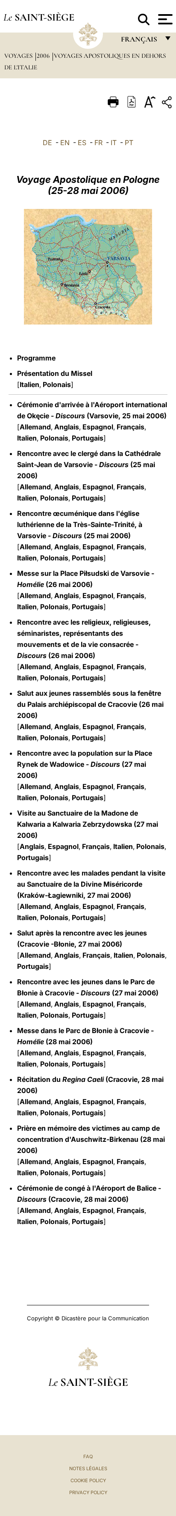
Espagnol (97, 427)
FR (98, 142)
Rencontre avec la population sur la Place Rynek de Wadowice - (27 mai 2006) (84, 764)
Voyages (19, 56)
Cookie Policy (88, 1480)
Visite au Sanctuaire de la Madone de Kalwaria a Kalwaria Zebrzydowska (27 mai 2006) (87, 824)
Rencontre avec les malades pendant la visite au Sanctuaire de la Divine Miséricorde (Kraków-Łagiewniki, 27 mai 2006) (91, 884)
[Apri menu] (164, 19)
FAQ (88, 1456)
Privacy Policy (88, 1492)
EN (65, 142)
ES (82, 142)
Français (130, 427)
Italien (29, 384)
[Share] (168, 103)
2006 (44, 56)
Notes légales (88, 1468)
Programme (36, 358)
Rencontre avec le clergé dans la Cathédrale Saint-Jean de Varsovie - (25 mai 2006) (89, 464)
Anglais (66, 427)
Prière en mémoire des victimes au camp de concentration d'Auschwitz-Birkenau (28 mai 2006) (91, 1139)
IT (114, 142)
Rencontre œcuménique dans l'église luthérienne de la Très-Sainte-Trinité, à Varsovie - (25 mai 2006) (79, 524)
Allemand (35, 427)
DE (47, 142)
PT (129, 142)
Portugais (87, 438)
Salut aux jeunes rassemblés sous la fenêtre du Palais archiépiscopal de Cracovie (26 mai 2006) (90, 704)
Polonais (57, 384)
